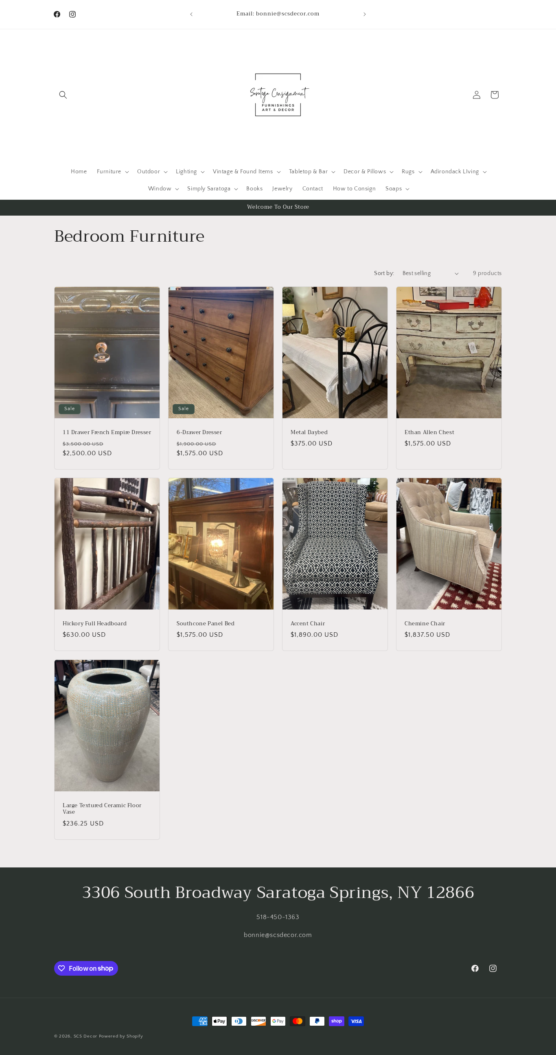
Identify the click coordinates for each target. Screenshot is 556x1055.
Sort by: (384, 273)
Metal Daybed (309, 432)
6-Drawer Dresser (199, 432)
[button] (63, 95)
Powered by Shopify (121, 1036)
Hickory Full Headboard (95, 623)
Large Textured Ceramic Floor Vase (102, 809)
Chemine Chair (425, 623)
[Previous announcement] (191, 14)
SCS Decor (85, 1036)
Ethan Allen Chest (429, 432)
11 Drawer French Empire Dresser (107, 432)
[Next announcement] (365, 14)
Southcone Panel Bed (205, 623)
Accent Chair (308, 623)
